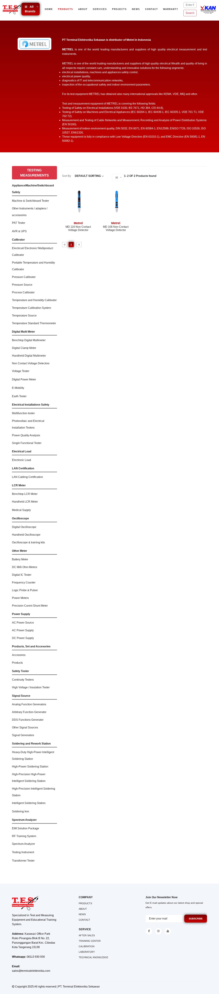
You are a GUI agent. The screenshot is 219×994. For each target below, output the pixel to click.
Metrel (78, 223)
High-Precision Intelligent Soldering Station (33, 792)
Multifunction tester (23, 413)
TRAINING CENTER (90, 941)
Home (49, 9)
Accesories (18, 655)
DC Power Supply (23, 638)
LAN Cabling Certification (27, 476)
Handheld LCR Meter (25, 501)
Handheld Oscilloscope (26, 534)
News (136, 9)
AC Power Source (23, 622)
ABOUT (83, 908)
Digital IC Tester (21, 574)
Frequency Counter (23, 582)
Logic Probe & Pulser (25, 590)
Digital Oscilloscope (24, 527)
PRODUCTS (85, 903)
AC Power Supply (23, 630)
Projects (119, 9)
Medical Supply (21, 510)
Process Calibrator (23, 292)
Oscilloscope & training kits (28, 542)
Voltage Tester (20, 371)
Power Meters (20, 597)
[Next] (79, 244)
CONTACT (84, 919)
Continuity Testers (23, 679)
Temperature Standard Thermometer (34, 323)
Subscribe (196, 918)
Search (190, 12)
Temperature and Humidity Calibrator (34, 300)
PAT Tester (18, 222)
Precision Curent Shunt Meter (30, 605)
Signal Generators (23, 735)
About (83, 9)
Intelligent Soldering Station (29, 803)
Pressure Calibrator (24, 277)
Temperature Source (24, 315)
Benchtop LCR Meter (24, 493)
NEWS (82, 914)
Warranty (170, 9)
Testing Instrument (23, 852)
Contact (151, 9)
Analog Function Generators (29, 704)
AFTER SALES (87, 935)
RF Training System (24, 836)
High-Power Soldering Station (30, 766)
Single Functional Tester (26, 443)
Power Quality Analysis (26, 435)
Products (65, 9)
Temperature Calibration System (31, 307)
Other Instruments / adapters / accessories (29, 212)
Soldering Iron (20, 811)
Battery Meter (20, 559)
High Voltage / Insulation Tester (31, 687)
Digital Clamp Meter (24, 347)
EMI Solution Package (25, 828)
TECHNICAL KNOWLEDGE (93, 957)
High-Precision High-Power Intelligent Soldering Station (29, 777)
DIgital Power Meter (24, 379)
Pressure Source (22, 284)
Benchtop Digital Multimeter (29, 340)
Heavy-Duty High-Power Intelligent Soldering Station (33, 755)
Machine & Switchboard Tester (30, 200)
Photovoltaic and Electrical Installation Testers (28, 424)
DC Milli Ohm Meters (24, 567)
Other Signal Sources (25, 727)
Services (100, 9)
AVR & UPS (19, 231)
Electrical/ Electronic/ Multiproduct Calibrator (32, 251)
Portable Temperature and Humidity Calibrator (33, 266)
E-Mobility (18, 387)
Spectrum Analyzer (23, 843)
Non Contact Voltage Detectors (30, 363)
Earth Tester (19, 396)
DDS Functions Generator (27, 719)
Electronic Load (21, 460)
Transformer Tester (23, 860)
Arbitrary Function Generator (29, 712)
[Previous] (64, 244)
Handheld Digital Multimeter (29, 355)
